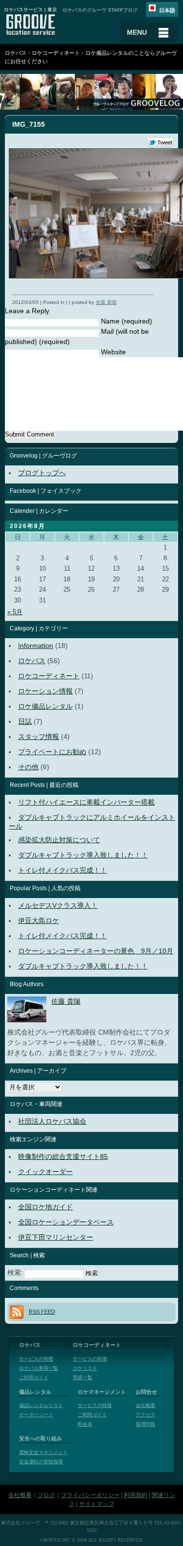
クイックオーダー (45, 1172)
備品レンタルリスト (41, 1405)
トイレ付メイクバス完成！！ (62, 870)
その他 (28, 767)
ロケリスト (85, 1368)
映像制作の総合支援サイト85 (63, 1156)
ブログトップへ (42, 473)
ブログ (46, 1495)
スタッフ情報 (38, 736)
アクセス (145, 1414)
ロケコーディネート (49, 676)
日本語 (167, 10)
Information (35, 645)
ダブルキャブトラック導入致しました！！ (83, 855)
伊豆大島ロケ (38, 920)
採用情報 (145, 1424)
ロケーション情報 (45, 691)
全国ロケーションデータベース (66, 1222)
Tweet (160, 143)
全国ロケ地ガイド (45, 1207)
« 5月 (14, 612)
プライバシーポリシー (90, 1495)
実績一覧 (82, 1377)
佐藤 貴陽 (106, 302)
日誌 (25, 721)
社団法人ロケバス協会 (52, 1121)
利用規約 (135, 1495)
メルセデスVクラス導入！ (58, 905)
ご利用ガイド (33, 1377)
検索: (15, 1272)
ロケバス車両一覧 (38, 1368)
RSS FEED (42, 1312)
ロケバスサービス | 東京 (30, 9)
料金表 (85, 1424)
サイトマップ (96, 1503)
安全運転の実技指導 (41, 1461)
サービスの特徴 (36, 1358)
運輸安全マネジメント (43, 1452)
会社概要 (145, 1405)
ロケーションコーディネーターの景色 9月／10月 (95, 951)
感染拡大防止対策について (59, 840)
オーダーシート (36, 1414)
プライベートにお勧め (52, 752)
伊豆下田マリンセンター (55, 1237)
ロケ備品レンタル (45, 706)
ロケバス (31, 661)
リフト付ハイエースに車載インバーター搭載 (86, 802)
